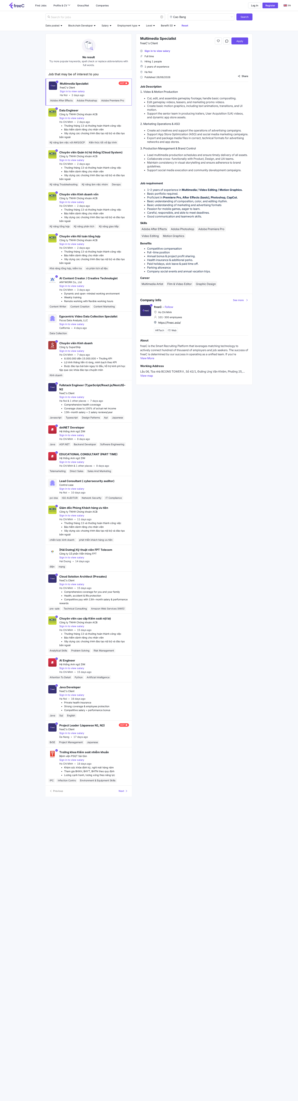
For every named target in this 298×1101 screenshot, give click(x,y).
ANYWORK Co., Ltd (70, 282)
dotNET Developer (72, 427)
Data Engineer (68, 110)
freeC (158, 307)
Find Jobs (41, 5)
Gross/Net (83, 5)
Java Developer (70, 687)
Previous (58, 790)
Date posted (52, 25)
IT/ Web (172, 330)
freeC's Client (67, 87)
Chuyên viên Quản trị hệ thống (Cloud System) (90, 152)
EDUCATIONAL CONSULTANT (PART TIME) (88, 454)
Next (121, 790)
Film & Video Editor (179, 284)
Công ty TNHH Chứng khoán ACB (78, 114)
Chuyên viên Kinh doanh (76, 343)
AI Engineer (67, 660)
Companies (102, 5)
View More (147, 358)
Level (149, 25)
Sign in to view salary (72, 91)
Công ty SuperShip (70, 347)
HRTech (159, 330)
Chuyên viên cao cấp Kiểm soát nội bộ (85, 618)
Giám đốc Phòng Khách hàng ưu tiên (83, 507)
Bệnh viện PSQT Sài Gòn (73, 756)
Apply (239, 41)
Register (270, 5)
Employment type (127, 25)
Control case (66, 484)
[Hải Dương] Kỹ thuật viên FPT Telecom (85, 549)
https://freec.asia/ (169, 322)
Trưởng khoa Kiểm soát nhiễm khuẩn (84, 752)
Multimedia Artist (152, 284)
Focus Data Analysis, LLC (73, 320)
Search (245, 16)
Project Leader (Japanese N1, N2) (82, 725)
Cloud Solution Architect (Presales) (83, 576)
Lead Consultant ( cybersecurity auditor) (86, 481)
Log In (254, 5)
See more (238, 300)
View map (146, 375)
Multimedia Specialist (74, 83)
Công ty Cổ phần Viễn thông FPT (78, 553)
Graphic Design (206, 284)
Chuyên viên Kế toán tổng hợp (79, 236)
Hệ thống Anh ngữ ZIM (72, 431)
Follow (167, 307)
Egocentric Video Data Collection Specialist (88, 316)
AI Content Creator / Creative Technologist (88, 278)
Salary (105, 25)
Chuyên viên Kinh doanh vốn (78, 194)
